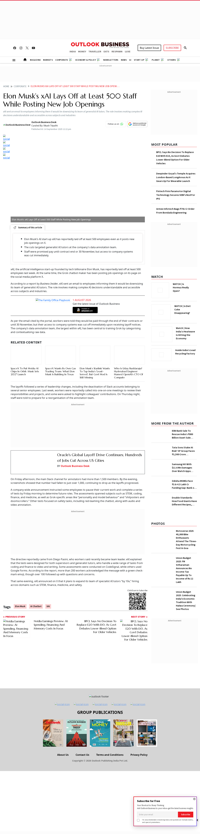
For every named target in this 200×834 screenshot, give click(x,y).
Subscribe (185, 814)
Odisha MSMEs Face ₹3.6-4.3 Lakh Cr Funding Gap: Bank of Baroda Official (183, 496)
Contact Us (82, 829)
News (124, 60)
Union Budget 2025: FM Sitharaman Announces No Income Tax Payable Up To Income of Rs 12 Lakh (184, 644)
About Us (63, 829)
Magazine (35, 60)
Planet (156, 60)
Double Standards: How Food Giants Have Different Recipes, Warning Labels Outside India (184, 537)
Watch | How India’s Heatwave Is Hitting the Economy (185, 335)
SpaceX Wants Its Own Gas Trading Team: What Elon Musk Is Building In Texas (60, 371)
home (6, 86)
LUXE (127, 51)
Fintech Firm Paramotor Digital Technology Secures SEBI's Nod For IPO (175, 195)
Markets (48, 60)
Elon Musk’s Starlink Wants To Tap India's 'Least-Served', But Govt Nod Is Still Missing (95, 373)
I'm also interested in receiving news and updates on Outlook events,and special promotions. (167, 821)
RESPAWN (117, 51)
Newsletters (110, 60)
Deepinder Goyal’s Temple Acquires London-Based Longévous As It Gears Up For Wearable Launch (175, 177)
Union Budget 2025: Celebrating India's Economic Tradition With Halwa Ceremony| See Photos (185, 674)
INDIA (73, 51)
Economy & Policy (85, 60)
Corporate (61, 60)
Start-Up (139, 60)
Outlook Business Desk (75, 466)
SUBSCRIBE (172, 48)
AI (130, 60)
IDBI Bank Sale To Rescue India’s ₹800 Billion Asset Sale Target (182, 433)
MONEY (82, 51)
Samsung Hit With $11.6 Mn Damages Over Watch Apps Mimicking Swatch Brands (182, 480)
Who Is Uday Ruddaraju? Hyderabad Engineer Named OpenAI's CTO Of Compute (128, 373)
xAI (48, 606)
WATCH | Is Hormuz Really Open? (186, 285)
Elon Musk (20, 606)
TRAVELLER (94, 51)
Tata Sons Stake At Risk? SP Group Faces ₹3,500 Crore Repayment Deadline (183, 462)
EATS (106, 51)
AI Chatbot (36, 606)
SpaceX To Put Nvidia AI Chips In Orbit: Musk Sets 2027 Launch (25, 371)
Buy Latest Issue (149, 48)
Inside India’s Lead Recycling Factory (186, 351)
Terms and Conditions (109, 829)
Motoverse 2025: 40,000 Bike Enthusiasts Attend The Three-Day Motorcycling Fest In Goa (186, 613)
